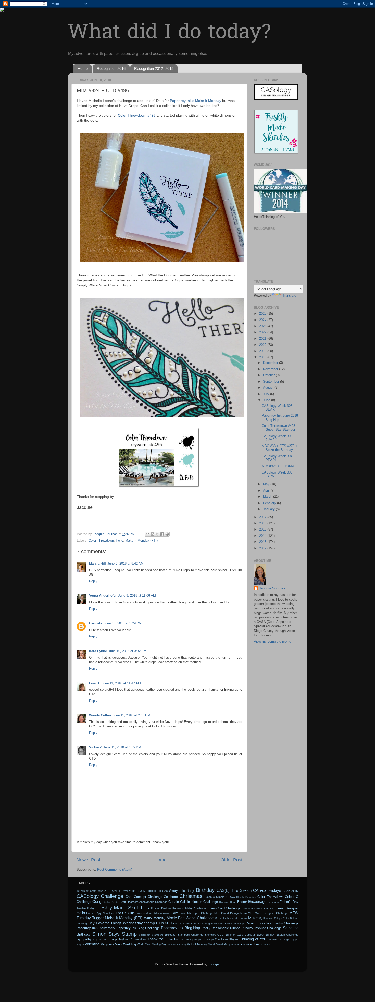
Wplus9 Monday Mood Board (205, 944)
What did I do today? (169, 33)
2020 (263, 345)
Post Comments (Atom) (114, 869)
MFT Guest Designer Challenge (268, 913)
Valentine (92, 944)
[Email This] (147, 534)
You (226, 944)
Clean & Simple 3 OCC (220, 896)
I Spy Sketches (104, 913)
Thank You (156, 939)
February (270, 503)
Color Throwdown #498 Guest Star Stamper (278, 428)
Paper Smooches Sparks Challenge (272, 923)
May (266, 484)
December (271, 363)
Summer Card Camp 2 (240, 934)
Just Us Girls (125, 913)
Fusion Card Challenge (223, 908)
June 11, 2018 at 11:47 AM (121, 683)
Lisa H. (94, 683)
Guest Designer (287, 908)
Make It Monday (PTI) (141, 540)
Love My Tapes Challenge (196, 913)
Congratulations (105, 901)
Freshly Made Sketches (122, 907)
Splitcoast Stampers (151, 934)
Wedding (129, 944)
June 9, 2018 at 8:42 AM (125, 563)
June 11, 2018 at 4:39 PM (122, 747)
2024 (263, 320)
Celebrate (171, 897)
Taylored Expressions (132, 939)
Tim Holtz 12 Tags (278, 939)
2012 (263, 548)
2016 (263, 523)
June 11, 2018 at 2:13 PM (131, 715)
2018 (263, 357)
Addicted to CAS (157, 890)
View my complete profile (272, 641)
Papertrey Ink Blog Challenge (138, 928)
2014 (263, 536)
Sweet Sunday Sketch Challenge (277, 934)
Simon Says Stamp (114, 934)
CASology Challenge (100, 896)
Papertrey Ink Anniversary (96, 928)
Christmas (190, 896)
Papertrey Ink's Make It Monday (195, 101)
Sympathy (84, 939)
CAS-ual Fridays (267, 890)
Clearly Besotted (246, 897)
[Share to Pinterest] (167, 534)
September (271, 381)
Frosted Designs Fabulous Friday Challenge (178, 908)
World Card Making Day (152, 944)
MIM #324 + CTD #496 (278, 466)
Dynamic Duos (227, 902)
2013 (263, 542)
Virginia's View (111, 944)
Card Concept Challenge (144, 897)
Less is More (144, 913)
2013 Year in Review (117, 890)
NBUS (169, 923)
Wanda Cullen (100, 715)
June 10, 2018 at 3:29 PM (123, 623)
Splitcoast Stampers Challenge (183, 934)
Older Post (231, 859)
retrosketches (250, 944)
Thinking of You (253, 939)
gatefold (234, 944)
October (269, 375)
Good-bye (268, 908)
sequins (265, 944)
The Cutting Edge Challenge (196, 939)
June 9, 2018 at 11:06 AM (137, 595)
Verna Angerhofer (103, 595)
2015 (263, 529)
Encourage (257, 901)
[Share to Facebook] (162, 534)
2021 (263, 338)
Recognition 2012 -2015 (153, 68)
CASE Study (290, 890)
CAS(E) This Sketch (234, 890)
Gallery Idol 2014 (252, 908)
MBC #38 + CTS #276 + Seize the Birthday (279, 448)
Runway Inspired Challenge (261, 928)
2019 (263, 351)
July (266, 394)
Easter (242, 902)
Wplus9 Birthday (176, 944)
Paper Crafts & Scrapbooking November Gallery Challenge (210, 923)
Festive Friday (86, 908)
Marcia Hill (97, 563)
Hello (119, 540)
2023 (263, 326)
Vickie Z (95, 747)
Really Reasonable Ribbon (220, 928)
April (267, 490)
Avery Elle (177, 891)
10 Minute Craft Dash (90, 890)
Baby (190, 891)
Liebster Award (161, 913)
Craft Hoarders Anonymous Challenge (143, 901)
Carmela (95, 623)
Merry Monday (154, 918)
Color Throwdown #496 (137, 115)
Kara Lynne (98, 651)
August (268, 387)
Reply (93, 581)
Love (175, 913)
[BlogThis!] (152, 534)
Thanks (172, 939)
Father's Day (289, 902)
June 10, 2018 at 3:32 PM (127, 651)
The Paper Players (227, 939)
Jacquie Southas (272, 588)
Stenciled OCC (214, 934)
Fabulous (273, 902)
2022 (263, 332)
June (267, 400)
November (271, 369)
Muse (253, 918)
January (269, 509)
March (268, 496)
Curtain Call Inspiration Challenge (193, 902)
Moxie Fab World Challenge (190, 918)
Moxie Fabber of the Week (231, 918)
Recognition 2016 (111, 68)
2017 (263, 517)
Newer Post (88, 859)
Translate (289, 295)
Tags (113, 939)
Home (83, 68)
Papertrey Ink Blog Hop (180, 928)
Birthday (205, 890)
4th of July (138, 890)
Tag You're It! (101, 939)
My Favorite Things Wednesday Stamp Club (126, 923)
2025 (263, 313)
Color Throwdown (101, 540)
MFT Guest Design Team (230, 913)
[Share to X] (157, 534)
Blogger (213, 964)
